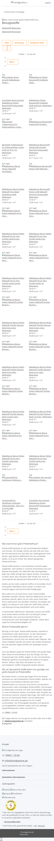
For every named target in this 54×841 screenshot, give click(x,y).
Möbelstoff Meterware (11, 28)
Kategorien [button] (7, 724)
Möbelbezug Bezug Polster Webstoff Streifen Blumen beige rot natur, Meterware (40, 414)
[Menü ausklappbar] (5, 3)
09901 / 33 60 (13, 755)
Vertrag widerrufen (12, 822)
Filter (6, 43)
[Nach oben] (1, 839)
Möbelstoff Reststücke (11, 32)
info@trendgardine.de (14, 721)
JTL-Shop (31, 834)
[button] (37, 2)
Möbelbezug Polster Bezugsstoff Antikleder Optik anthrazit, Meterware (40, 103)
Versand (41, 826)
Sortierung (19, 43)
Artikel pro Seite (37, 43)
